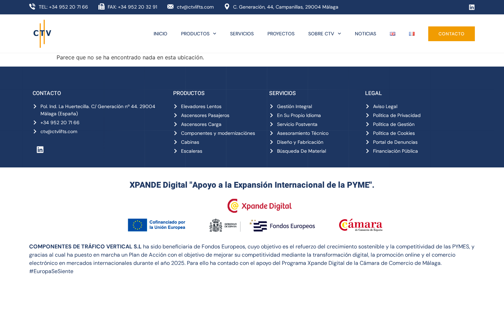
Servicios (242, 34)
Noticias (365, 34)
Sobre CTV (321, 34)
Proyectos (281, 34)
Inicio (160, 34)
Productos (195, 34)
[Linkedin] (472, 7)
